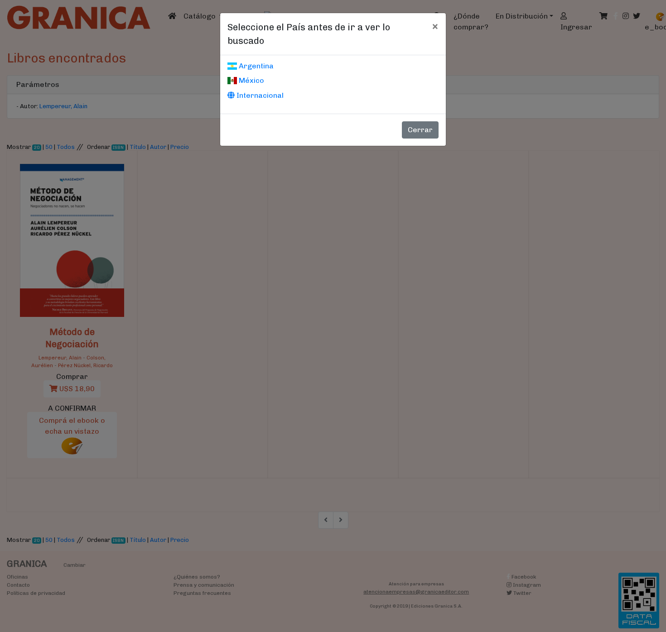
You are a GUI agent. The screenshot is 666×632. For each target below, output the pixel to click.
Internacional (259, 95)
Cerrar (420, 129)
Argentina (255, 66)
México (250, 80)
